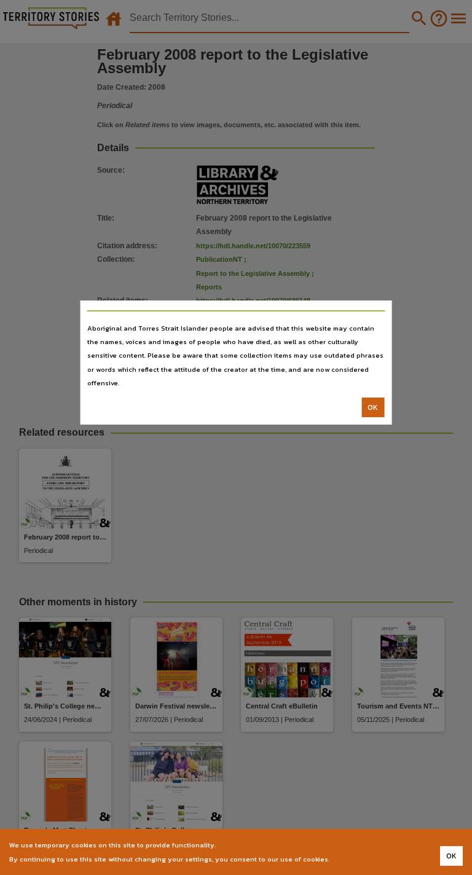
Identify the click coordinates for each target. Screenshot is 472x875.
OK (373, 407)
